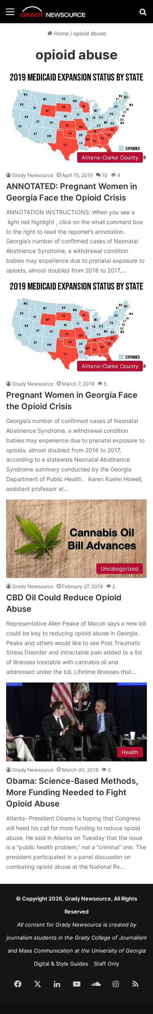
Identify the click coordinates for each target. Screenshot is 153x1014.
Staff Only (106, 963)
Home (60, 33)
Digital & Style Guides (61, 963)
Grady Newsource (32, 175)
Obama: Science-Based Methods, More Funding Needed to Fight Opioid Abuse (72, 792)
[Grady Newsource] (53, 11)
